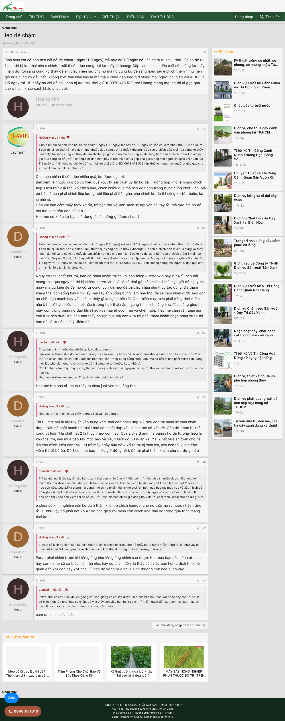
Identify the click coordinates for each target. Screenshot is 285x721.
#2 (204, 128)
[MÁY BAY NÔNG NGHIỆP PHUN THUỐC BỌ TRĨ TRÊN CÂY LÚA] (184, 657)
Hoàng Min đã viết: (52, 137)
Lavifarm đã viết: (50, 342)
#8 (204, 580)
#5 (204, 397)
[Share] (204, 52)
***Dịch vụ (223, 52)
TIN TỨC (36, 17)
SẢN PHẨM (60, 17)
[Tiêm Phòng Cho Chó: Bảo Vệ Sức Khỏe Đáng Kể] (79, 657)
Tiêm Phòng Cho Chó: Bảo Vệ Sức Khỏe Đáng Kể (79, 673)
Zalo (11, 698)
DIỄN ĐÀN (136, 17)
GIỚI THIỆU (111, 17)
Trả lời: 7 (24, 52)
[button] (95, 17)
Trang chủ (14, 17)
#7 (204, 528)
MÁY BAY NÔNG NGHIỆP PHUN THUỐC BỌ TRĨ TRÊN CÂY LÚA (183, 675)
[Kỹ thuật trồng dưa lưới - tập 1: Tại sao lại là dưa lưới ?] (131, 657)
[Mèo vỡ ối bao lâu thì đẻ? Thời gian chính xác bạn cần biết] (27, 657)
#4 (204, 333)
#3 (204, 227)
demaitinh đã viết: (51, 471)
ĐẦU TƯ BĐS (162, 17)
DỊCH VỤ (83, 17)
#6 (204, 462)
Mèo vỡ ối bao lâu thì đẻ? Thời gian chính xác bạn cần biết (26, 675)
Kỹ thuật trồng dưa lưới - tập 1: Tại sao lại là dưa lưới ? (131, 673)
